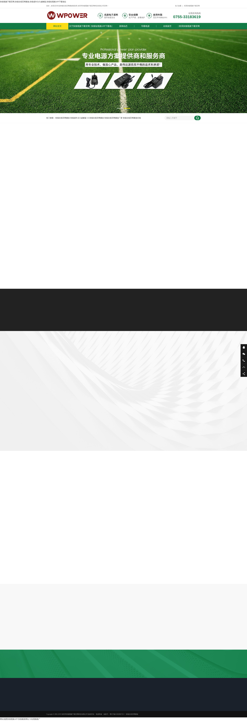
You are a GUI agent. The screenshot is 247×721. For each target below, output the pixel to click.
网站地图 (3, 719)
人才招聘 (53, 710)
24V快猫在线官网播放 (107, 165)
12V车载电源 (91, 368)
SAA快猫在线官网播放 (58, 675)
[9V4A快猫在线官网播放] (176, 237)
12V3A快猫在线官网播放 (190, 671)
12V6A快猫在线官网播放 (79, 675)
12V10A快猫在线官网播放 (124, 675)
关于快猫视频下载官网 (79, 26)
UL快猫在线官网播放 (119, 671)
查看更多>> (123, 270)
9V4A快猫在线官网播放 (176, 259)
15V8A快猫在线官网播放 (124, 679)
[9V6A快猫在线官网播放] (71, 237)
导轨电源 (158, 368)
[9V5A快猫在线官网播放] (123, 237)
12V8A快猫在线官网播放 (79, 679)
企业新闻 (133, 510)
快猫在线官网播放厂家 (151, 671)
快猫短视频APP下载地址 (101, 27)
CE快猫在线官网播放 (168, 675)
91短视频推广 (34, 719)
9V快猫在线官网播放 (106, 160)
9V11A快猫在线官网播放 (176, 212)
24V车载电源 (114, 368)
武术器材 (104, 671)
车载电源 (145, 26)
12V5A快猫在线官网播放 (102, 675)
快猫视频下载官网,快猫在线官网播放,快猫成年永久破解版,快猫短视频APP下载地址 (33, 2)
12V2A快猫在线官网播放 (123, 212)
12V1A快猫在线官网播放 (56, 679)
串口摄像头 (135, 671)
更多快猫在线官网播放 (139, 165)
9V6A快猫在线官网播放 (71, 259)
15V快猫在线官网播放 (171, 160)
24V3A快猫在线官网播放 (101, 679)
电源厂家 (183, 675)
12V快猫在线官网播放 (138, 160)
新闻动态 (123, 26)
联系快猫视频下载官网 (192, 6)
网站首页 (57, 26)
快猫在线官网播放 (170, 671)
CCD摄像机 (93, 671)
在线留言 (167, 26)
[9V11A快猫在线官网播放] (176, 190)
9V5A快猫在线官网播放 (123, 259)
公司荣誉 (53, 716)
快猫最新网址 (23, 719)
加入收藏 (178, 6)
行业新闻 (89, 706)
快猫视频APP (12, 719)
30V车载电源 (137, 368)
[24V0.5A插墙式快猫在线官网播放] (71, 190)
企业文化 (53, 713)
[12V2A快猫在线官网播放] (123, 190)
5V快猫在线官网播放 (75, 160)
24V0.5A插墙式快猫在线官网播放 (71, 212)
